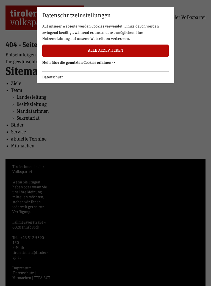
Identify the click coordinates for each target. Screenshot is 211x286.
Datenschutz (52, 77)
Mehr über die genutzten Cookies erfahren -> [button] (78, 63)
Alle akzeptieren (105, 50)
